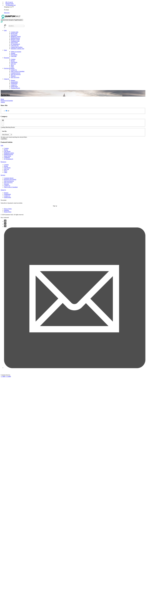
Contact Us (14, 70)
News (12, 65)
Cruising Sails (14, 32)
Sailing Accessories (16, 51)
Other (12, 66)
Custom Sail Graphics (16, 47)
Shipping (6, 210)
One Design (14, 35)
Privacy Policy (8, 208)
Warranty (13, 76)
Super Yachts (14, 42)
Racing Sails (14, 33)
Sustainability (14, 82)
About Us (6, 79)
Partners (13, 80)
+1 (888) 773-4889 (6, 376)
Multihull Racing (15, 38)
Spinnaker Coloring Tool (17, 48)
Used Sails (13, 56)
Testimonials (14, 83)
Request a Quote (15, 39)
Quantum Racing (15, 88)
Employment (14, 86)
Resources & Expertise (10, 179)
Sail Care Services (16, 74)
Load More (4, 138)
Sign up (55, 206)
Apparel (13, 53)
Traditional (7, 157)
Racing (13, 60)
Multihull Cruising (16, 36)
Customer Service (15, 73)
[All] (3, 120)
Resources (7, 57)
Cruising (13, 59)
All (8, 111)
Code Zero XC (15, 45)
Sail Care (13, 63)
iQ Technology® (15, 44)
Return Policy (7, 211)
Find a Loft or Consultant (17, 71)
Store (5, 50)
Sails (5, 30)
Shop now (7, 12)
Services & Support (9, 68)
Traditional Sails (15, 41)
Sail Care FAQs (15, 77)
